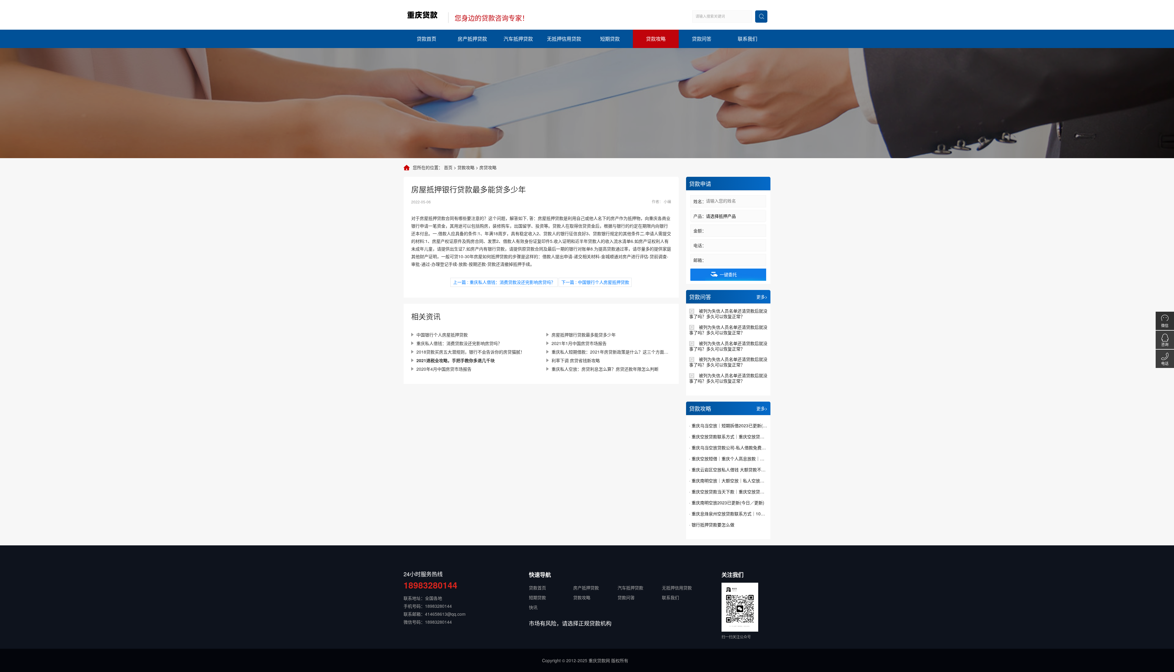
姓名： (699, 201)
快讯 (533, 607)
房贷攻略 (488, 167)
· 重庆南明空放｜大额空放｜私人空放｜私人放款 (728, 480)
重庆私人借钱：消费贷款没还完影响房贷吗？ (459, 343)
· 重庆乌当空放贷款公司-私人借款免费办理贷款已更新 (728, 447)
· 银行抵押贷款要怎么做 (711, 525)
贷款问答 (701, 38)
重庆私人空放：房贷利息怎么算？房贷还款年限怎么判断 (605, 369)
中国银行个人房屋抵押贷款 (442, 335)
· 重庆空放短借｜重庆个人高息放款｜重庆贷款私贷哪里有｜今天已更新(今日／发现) (728, 458)
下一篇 (595, 282)
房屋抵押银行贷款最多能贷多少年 (584, 335)
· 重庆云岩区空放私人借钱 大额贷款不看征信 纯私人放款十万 (728, 469)
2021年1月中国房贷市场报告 (579, 343)
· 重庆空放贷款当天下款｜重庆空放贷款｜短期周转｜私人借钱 (728, 491)
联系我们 (747, 38)
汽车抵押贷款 (518, 38)
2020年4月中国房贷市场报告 (443, 369)
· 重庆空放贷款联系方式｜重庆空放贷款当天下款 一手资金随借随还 (728, 436)
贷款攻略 (656, 38)
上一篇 (504, 282)
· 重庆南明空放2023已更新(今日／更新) (726, 502)
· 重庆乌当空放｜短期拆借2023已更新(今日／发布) (728, 425)
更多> (761, 297)
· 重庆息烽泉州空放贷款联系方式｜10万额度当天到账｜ (728, 513)
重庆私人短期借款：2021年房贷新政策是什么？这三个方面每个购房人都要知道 (611, 352)
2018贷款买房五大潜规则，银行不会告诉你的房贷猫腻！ (470, 352)
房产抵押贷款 (472, 38)
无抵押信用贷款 (564, 38)
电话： (699, 245)
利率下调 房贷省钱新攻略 (576, 360)
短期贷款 (610, 38)
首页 (448, 167)
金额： (699, 231)
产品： (699, 216)
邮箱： (699, 260)
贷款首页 (426, 38)
